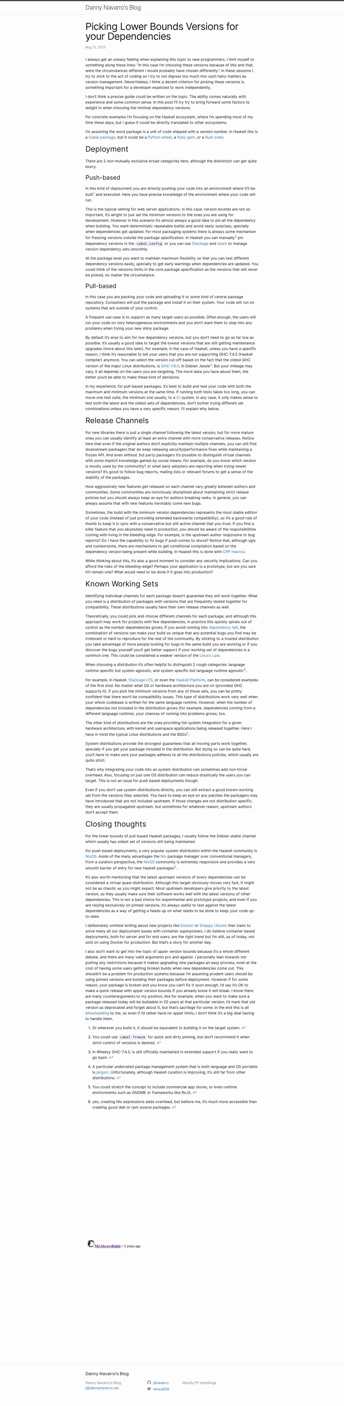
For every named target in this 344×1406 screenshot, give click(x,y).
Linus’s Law (209, 655)
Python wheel (160, 137)
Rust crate (214, 137)
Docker (187, 925)
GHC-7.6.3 (170, 366)
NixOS (90, 856)
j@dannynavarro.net (102, 1388)
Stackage (200, 243)
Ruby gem (186, 137)
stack (222, 243)
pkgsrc (102, 1072)
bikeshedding (97, 1013)
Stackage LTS (140, 680)
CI (178, 397)
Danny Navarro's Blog (113, 7)
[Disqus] (172, 1175)
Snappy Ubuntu (213, 925)
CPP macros (234, 551)
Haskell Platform (190, 680)
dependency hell (223, 627)
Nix (163, 856)
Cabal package (102, 137)
